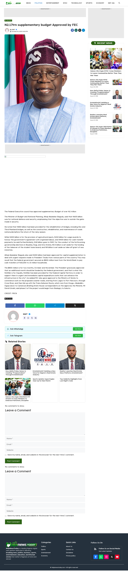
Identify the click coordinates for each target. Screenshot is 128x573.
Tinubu (10, 298)
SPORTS (89, 3)
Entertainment (46, 553)
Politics (43, 546)
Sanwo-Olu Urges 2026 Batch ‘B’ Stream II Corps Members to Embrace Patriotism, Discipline (18, 398)
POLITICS (38, 3)
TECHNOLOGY (76, 3)
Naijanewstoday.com (58, 567)
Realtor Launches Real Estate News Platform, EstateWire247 (71, 372)
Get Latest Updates (105, 551)
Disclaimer (69, 553)
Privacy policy (70, 556)
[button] (119, 3)
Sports (43, 549)
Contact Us (69, 549)
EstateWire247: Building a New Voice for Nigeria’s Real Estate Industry (44, 373)
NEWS (28, 3)
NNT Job (111, 3)
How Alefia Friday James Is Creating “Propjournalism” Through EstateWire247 (16, 373)
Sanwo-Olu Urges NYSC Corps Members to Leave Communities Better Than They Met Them (106, 73)
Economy (44, 556)
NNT (13, 29)
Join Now (78, 329)
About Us (69, 546)
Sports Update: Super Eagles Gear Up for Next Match (43, 380)
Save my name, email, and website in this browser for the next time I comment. (41, 455)
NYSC (65, 3)
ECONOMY (100, 3)
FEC (7, 298)
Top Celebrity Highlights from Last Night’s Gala (71, 380)
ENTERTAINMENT (52, 3)
